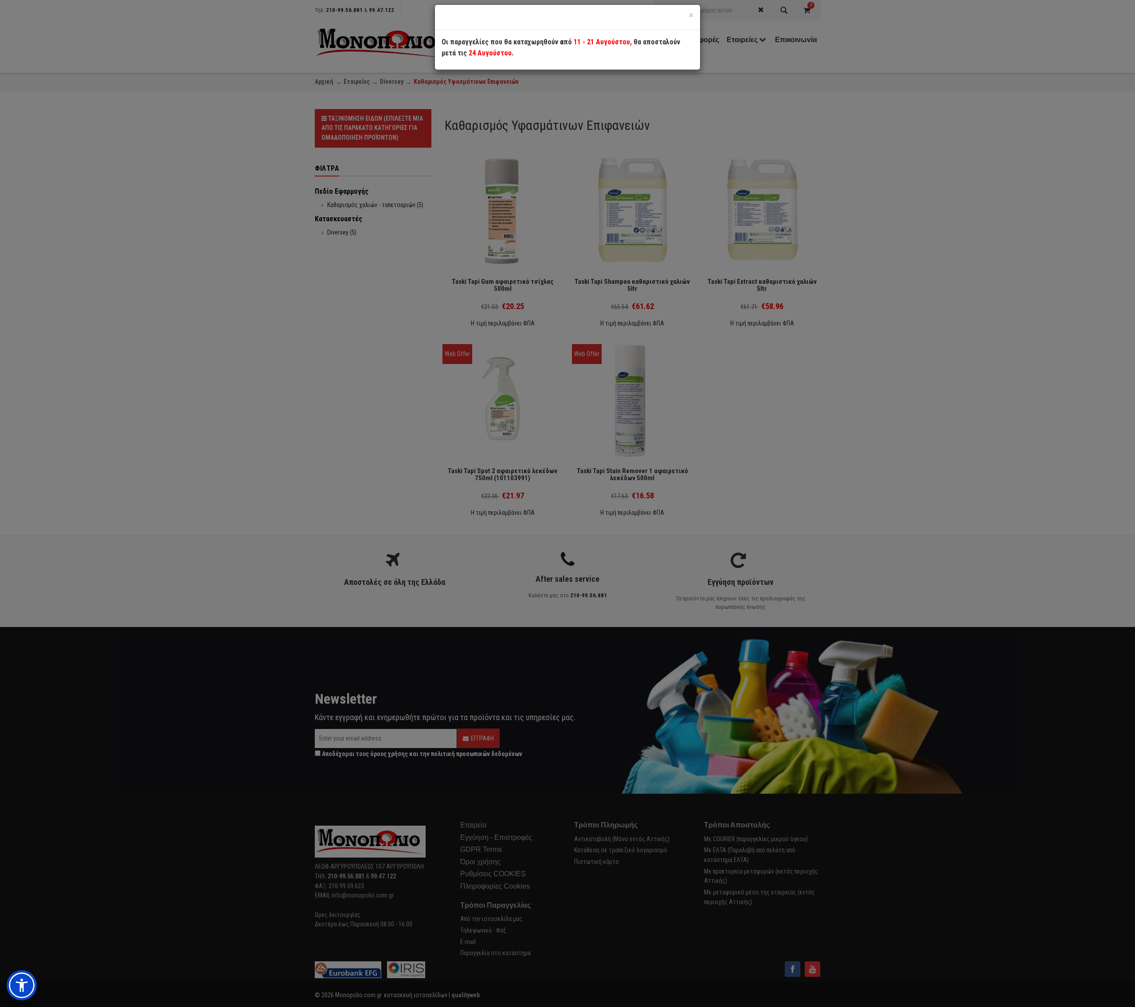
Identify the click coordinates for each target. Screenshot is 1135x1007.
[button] (22, 985)
